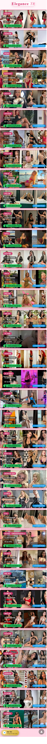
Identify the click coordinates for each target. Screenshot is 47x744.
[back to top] (41, 732)
